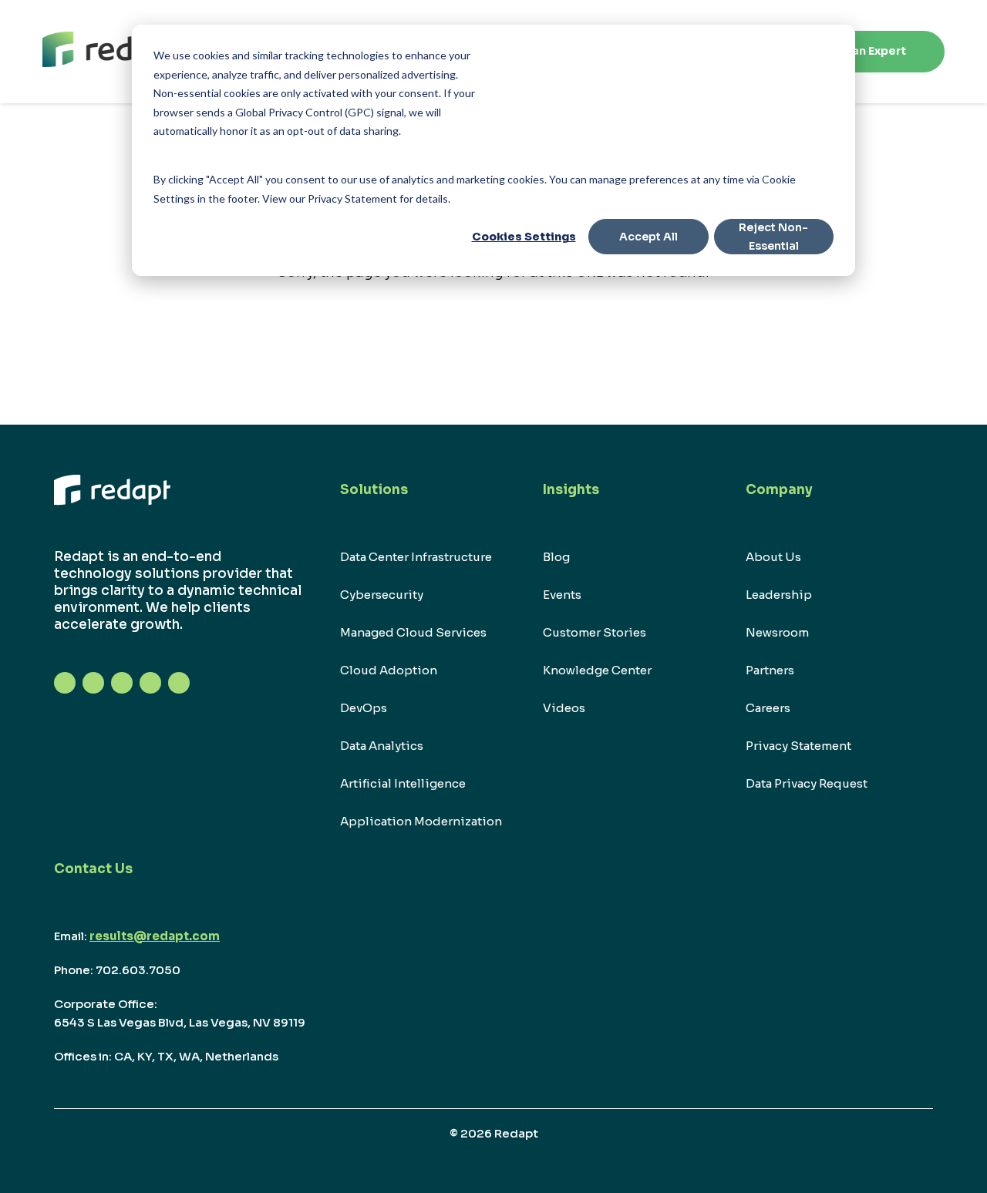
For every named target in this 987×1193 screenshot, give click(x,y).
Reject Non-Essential (773, 237)
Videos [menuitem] (564, 708)
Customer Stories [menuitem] (594, 632)
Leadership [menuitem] (779, 594)
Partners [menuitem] (770, 670)
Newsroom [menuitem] (777, 632)
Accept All (648, 237)
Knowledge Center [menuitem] (597, 670)
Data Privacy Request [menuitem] (806, 783)
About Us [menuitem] (773, 556)
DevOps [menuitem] (363, 708)
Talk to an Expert (858, 51)
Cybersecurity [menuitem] (381, 594)
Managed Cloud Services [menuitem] (413, 632)
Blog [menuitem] (556, 556)
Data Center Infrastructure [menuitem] (416, 556)
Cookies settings (524, 237)
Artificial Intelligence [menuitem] (403, 783)
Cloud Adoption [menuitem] (388, 670)
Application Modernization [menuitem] (421, 821)
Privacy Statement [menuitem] (798, 745)
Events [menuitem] (562, 594)
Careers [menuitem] (768, 708)
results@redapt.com (154, 936)
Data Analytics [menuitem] (381, 745)
